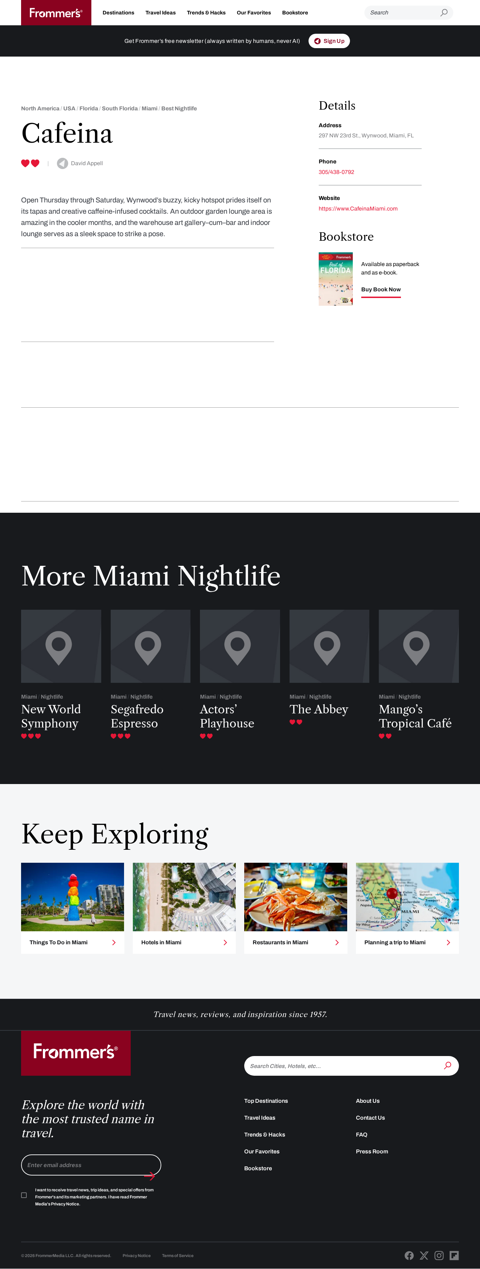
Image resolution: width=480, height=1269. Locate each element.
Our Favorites (254, 12)
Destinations (118, 12)
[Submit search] (446, 13)
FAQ (362, 1135)
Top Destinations (266, 1101)
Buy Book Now (381, 289)
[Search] (448, 1065)
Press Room (372, 1151)
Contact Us (370, 1118)
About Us (368, 1101)
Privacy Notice (137, 1255)
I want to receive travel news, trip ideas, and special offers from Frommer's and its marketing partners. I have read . (94, 1196)
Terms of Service (178, 1255)
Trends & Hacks (206, 12)
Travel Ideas (160, 12)
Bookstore (295, 12)
